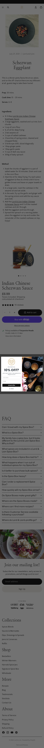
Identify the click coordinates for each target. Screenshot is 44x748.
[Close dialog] (41, 358)
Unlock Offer (11, 385)
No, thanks (11, 388)
